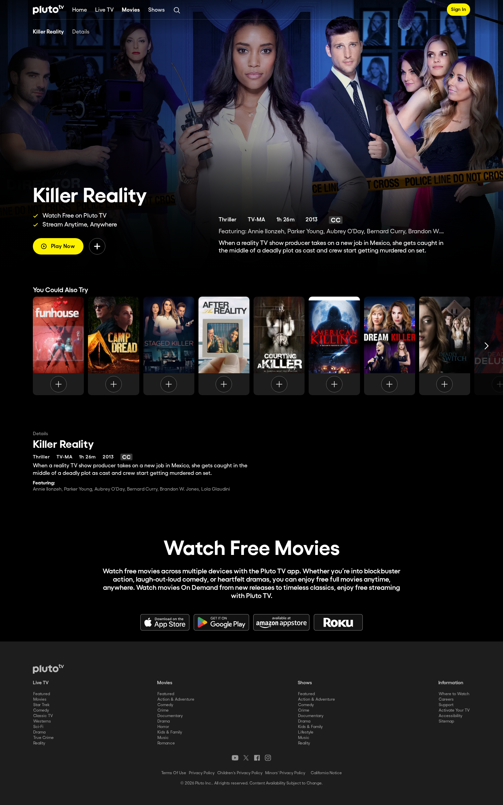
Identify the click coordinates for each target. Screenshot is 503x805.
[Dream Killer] (389, 346)
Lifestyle (305, 732)
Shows (156, 10)
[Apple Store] (165, 622)
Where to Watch (454, 694)
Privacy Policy (202, 773)
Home (79, 10)
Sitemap (446, 721)
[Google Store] (221, 622)
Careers (446, 699)
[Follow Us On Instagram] (268, 757)
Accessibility (450, 716)
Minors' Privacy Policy (285, 773)
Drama (39, 732)
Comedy (41, 710)
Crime (163, 710)
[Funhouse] (58, 346)
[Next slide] (486, 346)
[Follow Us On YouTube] (235, 757)
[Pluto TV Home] (48, 9)
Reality (39, 743)
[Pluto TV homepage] (48, 669)
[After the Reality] (223, 346)
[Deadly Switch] (444, 346)
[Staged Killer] (168, 346)
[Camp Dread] (113, 346)
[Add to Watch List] (97, 246)
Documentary (170, 716)
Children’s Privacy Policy (239, 773)
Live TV (104, 10)
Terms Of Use (173, 773)
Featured (41, 694)
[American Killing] (334, 346)
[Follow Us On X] (246, 757)
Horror (163, 727)
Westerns (42, 721)
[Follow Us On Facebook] (257, 757)
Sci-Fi (38, 727)
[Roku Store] (338, 622)
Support (446, 705)
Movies (131, 10)
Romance (166, 743)
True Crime (43, 738)
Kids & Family (169, 732)
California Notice (326, 773)
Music (163, 738)
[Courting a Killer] (279, 346)
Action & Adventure (175, 699)
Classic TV (43, 716)
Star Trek (41, 705)
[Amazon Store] (281, 622)
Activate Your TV (454, 710)
